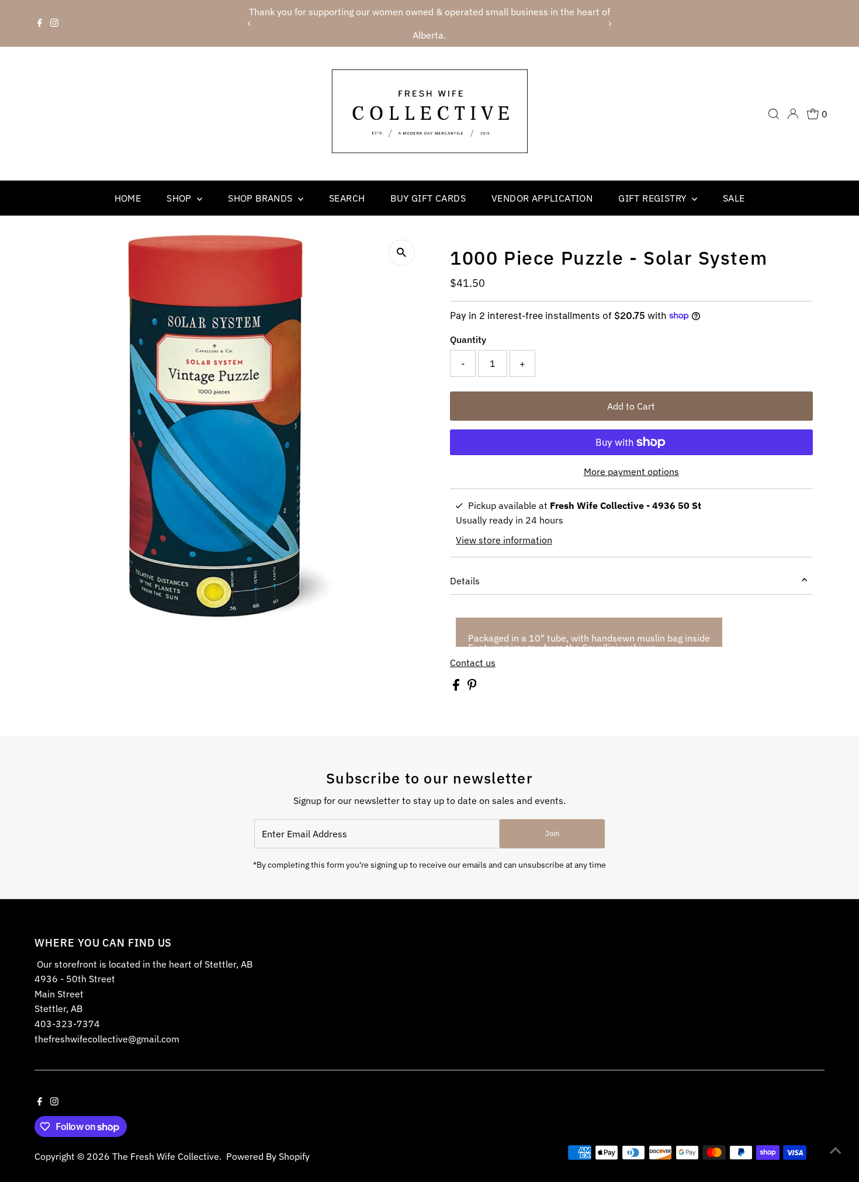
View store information (504, 540)
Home (128, 198)
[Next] (609, 24)
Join (552, 833)
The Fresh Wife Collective (165, 1156)
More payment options (631, 471)
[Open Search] (773, 114)
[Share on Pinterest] (472, 687)
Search (347, 198)
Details (465, 581)
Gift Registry (653, 198)
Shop (180, 198)
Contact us (473, 662)
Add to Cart (631, 406)
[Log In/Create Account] (793, 114)
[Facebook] (39, 23)
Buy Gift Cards (428, 198)
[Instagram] (54, 23)
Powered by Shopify (268, 1156)
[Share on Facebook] (457, 687)
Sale (734, 198)
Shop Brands (261, 198)
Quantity (468, 339)
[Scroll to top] (835, 1150)
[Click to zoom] (402, 253)
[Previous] (250, 24)
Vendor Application (542, 198)
